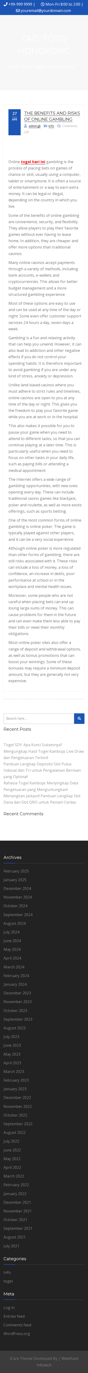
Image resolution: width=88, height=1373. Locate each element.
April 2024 (12, 958)
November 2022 (18, 1106)
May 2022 (12, 1158)
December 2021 (17, 1202)
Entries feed (14, 1316)
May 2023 (12, 1054)
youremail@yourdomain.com (46, 10)
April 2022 (12, 1167)
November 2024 (18, 897)
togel (8, 1281)
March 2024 (14, 967)
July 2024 (11, 932)
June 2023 (12, 1045)
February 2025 (16, 871)
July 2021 (11, 1246)
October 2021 (15, 1219)
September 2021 (18, 1228)
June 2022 (12, 1150)
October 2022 (15, 1115)
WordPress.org (17, 1333)
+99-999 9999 (20, 4)
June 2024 (12, 940)
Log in (9, 1307)
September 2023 (18, 1019)
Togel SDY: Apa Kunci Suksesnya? (33, 744)
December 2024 (17, 888)
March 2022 (14, 1176)
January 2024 (15, 984)
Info (51, 126)
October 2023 (15, 1010)
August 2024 (15, 923)
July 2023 (11, 1036)
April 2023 (12, 1062)
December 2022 (17, 1097)
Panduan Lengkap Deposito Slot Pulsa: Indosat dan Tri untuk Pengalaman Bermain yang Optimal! (42, 770)
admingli (35, 126)
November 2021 (18, 1211)
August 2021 (15, 1237)
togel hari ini (33, 161)
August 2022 (15, 1132)
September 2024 (18, 914)
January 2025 (15, 879)
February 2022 (16, 1184)
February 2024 (16, 975)
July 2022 (11, 1141)
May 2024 (12, 949)
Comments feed (17, 1325)
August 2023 (15, 1028)
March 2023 (14, 1071)
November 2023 (18, 1001)
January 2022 (15, 1193)
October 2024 (15, 905)
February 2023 (16, 1080)
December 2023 (17, 993)
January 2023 (15, 1088)
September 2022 (18, 1123)
